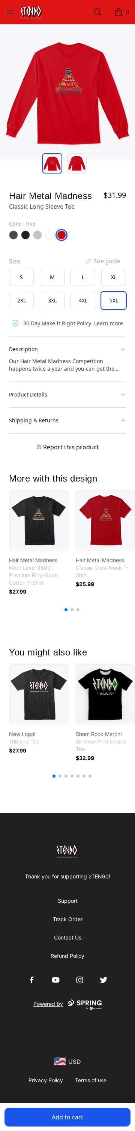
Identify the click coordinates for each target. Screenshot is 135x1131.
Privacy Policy (45, 1080)
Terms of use (90, 1080)
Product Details (28, 394)
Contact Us (67, 937)
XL (114, 277)
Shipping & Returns (33, 420)
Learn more (108, 323)
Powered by (48, 1004)
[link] (38, 520)
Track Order (67, 919)
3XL (52, 300)
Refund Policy (67, 956)
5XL (114, 300)
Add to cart (67, 1117)
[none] (102, 261)
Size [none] (14, 261)
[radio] (21, 277)
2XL (21, 300)
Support (68, 901)
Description (23, 349)
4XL (83, 300)
